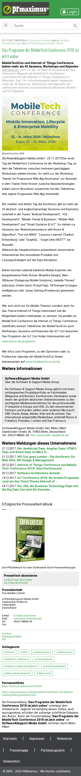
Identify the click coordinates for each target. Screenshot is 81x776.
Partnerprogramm (53, 750)
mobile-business (42, 652)
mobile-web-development (17, 673)
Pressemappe (19, 750)
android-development (54, 666)
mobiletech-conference (16, 659)
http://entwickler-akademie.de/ (49, 435)
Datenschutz (11, 761)
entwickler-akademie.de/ (28, 618)
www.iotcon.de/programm (19, 341)
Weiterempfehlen (11, 636)
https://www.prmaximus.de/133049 (22, 686)
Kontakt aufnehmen (25, 615)
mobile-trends (43, 673)
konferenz (9, 652)
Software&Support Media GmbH (44, 43)
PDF (4, 639)
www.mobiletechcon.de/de (43, 361)
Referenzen (64, 738)
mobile (24, 652)
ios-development (44, 659)
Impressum (36, 738)
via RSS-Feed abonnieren (18, 579)
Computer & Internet (40, 40)
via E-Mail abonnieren (16, 582)
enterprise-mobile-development (20, 666)
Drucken (6, 633)
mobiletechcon (64, 652)
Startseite (10, 738)
